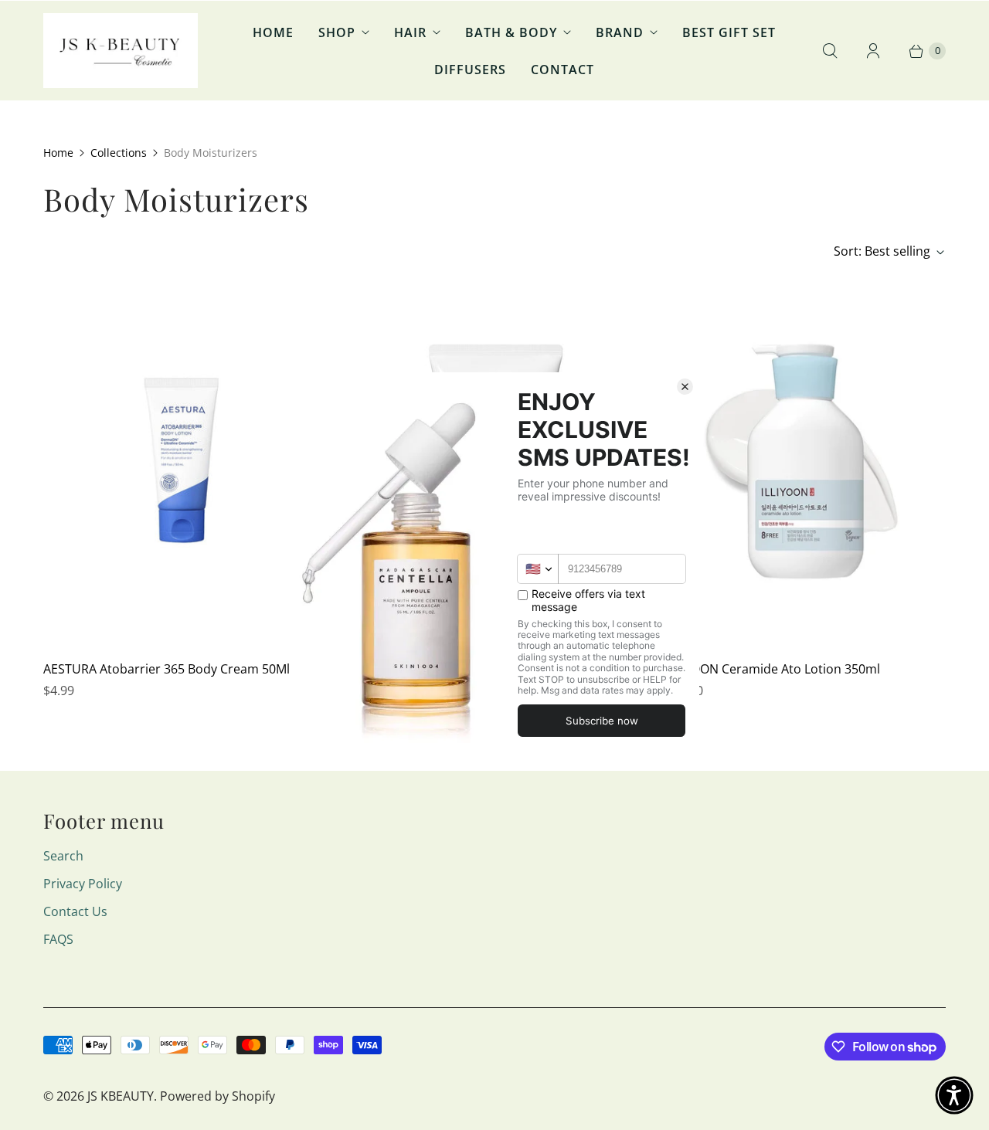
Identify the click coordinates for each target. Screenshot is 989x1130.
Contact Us (75, 911)
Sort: (882, 251)
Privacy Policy (82, 883)
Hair (410, 32)
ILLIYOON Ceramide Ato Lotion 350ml (772, 668)
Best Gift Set (729, 32)
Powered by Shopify (217, 1096)
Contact (562, 69)
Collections (118, 152)
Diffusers (470, 69)
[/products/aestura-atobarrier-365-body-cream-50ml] (183, 461)
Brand (620, 32)
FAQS (58, 939)
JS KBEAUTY (120, 1096)
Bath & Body (511, 32)
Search (63, 855)
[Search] (829, 51)
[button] (954, 1095)
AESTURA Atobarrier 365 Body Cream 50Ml (166, 668)
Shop (336, 32)
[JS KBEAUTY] (120, 50)
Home (273, 32)
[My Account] (873, 51)
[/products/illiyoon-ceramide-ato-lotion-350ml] (805, 461)
